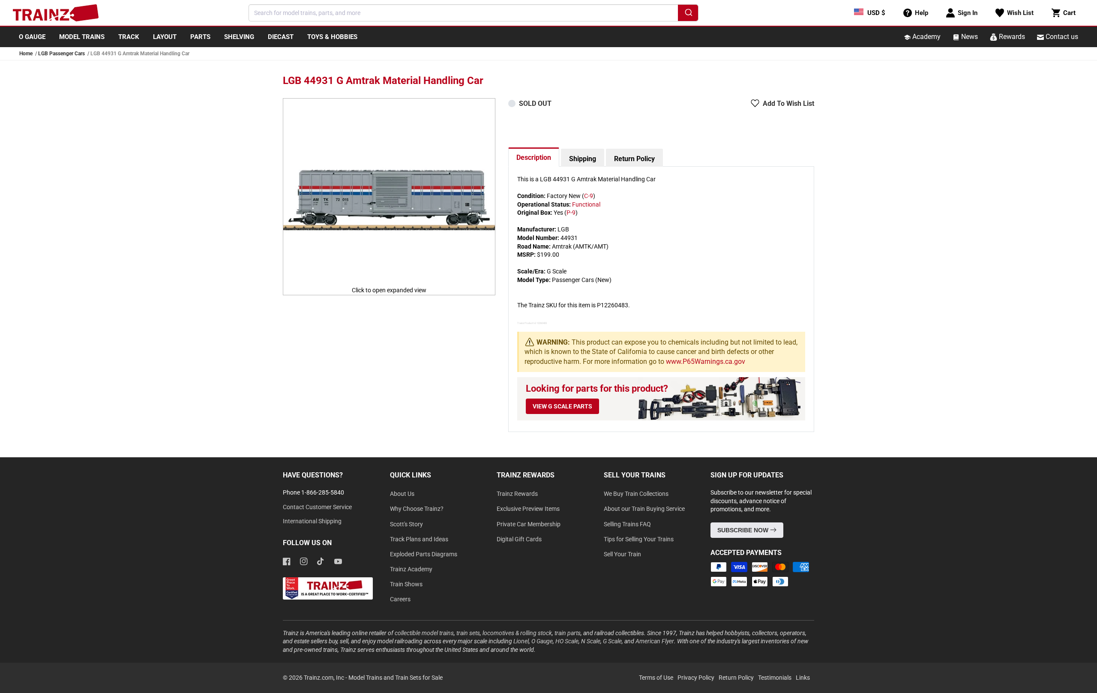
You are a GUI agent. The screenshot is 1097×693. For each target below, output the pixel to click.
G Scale (612, 641)
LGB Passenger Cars (61, 54)
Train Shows (406, 584)
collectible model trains (424, 633)
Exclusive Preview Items (528, 508)
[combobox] (473, 12)
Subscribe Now (743, 530)
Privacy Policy (695, 677)
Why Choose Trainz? (417, 508)
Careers (400, 599)
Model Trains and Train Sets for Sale (395, 677)
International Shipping (312, 521)
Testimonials (774, 677)
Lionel (521, 641)
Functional (586, 204)
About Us (402, 493)
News (968, 37)
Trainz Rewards (517, 493)
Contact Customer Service (317, 507)
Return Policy (634, 159)
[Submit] (688, 14)
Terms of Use (656, 677)
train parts (567, 633)
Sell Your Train (622, 554)
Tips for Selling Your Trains (639, 539)
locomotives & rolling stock (517, 633)
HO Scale (566, 641)
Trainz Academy (411, 569)
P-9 (570, 212)
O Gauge (542, 641)
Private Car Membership (528, 524)
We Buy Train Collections (636, 493)
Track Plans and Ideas (419, 539)
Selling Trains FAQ (627, 524)
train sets (468, 633)
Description (533, 157)
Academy (926, 37)
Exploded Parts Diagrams (423, 554)
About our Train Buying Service (644, 508)
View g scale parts (562, 406)
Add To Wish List (788, 103)
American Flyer (654, 641)
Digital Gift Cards (519, 539)
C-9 (588, 195)
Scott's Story (406, 524)
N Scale (590, 641)
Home (26, 54)
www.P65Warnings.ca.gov (705, 361)
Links (803, 677)
